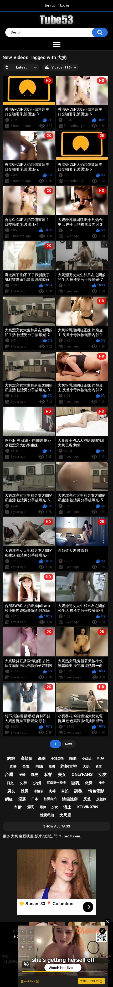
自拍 (65, 791)
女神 (23, 782)
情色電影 (96, 791)
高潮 (41, 758)
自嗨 (39, 766)
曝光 (34, 775)
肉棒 (52, 791)
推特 (101, 783)
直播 (13, 766)
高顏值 (27, 758)
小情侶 (38, 791)
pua (100, 758)
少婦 (37, 782)
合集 (26, 766)
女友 (102, 774)
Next (69, 744)
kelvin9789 (87, 807)
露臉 (43, 807)
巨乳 (75, 782)
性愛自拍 (50, 799)
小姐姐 (86, 758)
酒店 (98, 766)
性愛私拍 (47, 815)
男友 (11, 791)
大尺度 (65, 815)
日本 (34, 799)
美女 (62, 774)
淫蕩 (22, 799)
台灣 (9, 774)
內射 (17, 807)
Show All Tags (56, 826)
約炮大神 (68, 766)
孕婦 (22, 774)
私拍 (48, 774)
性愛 (24, 791)
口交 (10, 783)
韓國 (52, 766)
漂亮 (30, 807)
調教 (78, 791)
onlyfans (82, 774)
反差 (87, 799)
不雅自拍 (57, 758)
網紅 (9, 799)
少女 (55, 807)
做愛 (89, 783)
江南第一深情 (56, 783)
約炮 (11, 758)
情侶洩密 (70, 799)
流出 (67, 807)
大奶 (86, 766)
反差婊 (101, 799)
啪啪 (72, 758)
